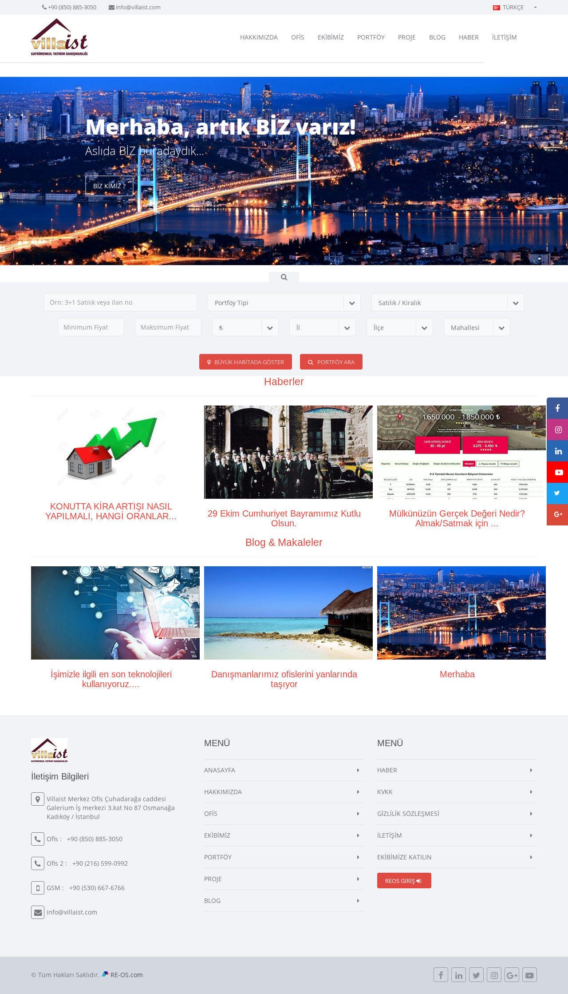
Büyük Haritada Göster (248, 362)
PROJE (407, 37)
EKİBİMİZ (331, 37)
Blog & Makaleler (284, 542)
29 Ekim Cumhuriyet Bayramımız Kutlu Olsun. (284, 518)
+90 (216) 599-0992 (100, 863)
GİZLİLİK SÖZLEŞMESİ (408, 813)
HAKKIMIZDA (259, 37)
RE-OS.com (126, 974)
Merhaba (457, 674)
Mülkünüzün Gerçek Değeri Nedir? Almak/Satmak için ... (457, 518)
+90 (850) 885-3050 (72, 7)
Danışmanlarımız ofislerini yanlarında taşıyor (284, 679)
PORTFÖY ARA (335, 362)
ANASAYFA (219, 770)
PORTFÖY (371, 37)
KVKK (385, 791)
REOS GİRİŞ (400, 881)
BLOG (437, 37)
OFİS (297, 37)
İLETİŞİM (504, 37)
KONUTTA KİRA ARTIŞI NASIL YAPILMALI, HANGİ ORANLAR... (111, 511)
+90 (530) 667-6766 (97, 887)
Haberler (284, 381)
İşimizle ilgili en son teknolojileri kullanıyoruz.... (111, 679)
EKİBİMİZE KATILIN (404, 857)
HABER (469, 37)
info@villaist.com (138, 7)
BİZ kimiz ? (109, 186)
